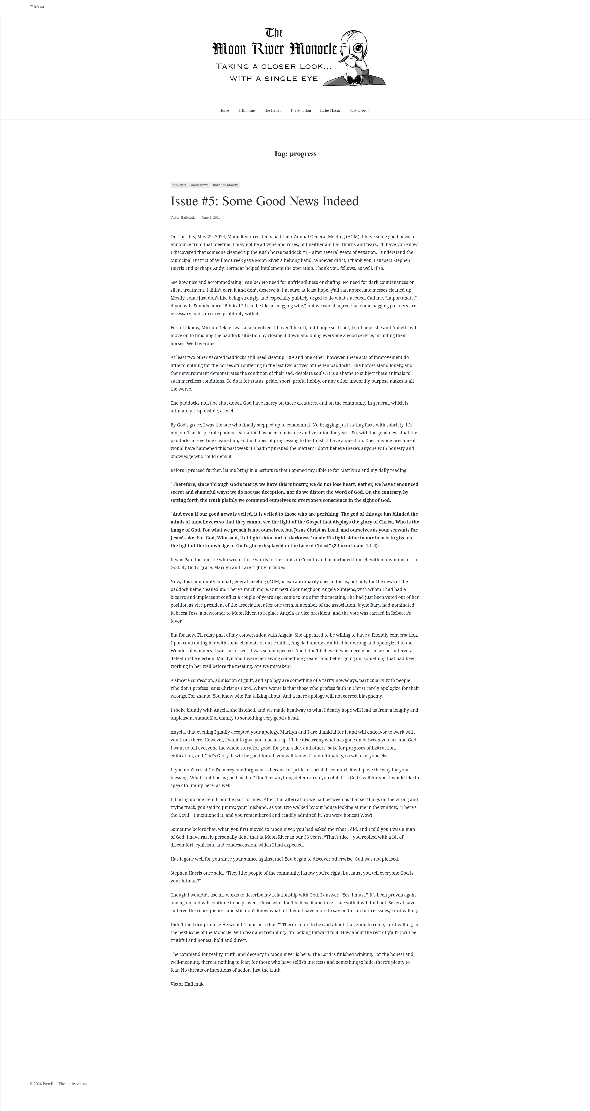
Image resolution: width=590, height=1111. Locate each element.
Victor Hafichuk (183, 217)
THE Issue (246, 110)
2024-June (179, 185)
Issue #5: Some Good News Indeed (265, 200)
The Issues (272, 110)
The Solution (300, 110)
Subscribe (358, 110)
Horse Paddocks (226, 185)
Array (82, 1083)
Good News (200, 185)
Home (224, 110)
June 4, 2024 (211, 217)
